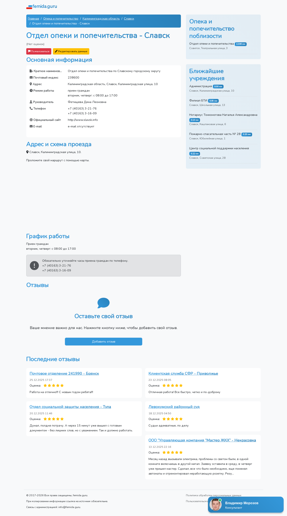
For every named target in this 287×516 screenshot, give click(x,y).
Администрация (200, 86)
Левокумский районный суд (174, 406)
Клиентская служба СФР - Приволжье (183, 373)
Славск (129, 18)
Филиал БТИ (198, 100)
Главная (33, 18)
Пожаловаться (39, 51)
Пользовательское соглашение (206, 501)
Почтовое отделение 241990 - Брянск (64, 373)
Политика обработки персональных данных (213, 495)
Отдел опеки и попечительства (211, 43)
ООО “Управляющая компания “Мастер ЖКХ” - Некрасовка (202, 440)
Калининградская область (101, 18)
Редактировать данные (72, 51)
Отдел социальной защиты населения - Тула (70, 406)
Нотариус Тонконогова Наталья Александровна (223, 115)
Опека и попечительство (60, 18)
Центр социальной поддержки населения (219, 148)
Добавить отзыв (103, 341)
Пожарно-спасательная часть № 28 (215, 134)
